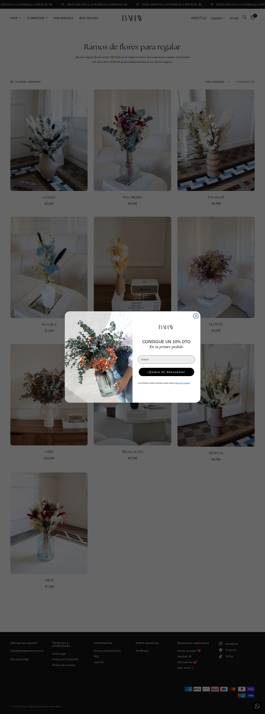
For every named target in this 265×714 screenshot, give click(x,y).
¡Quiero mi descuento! (166, 372)
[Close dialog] (195, 315)
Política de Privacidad (182, 383)
